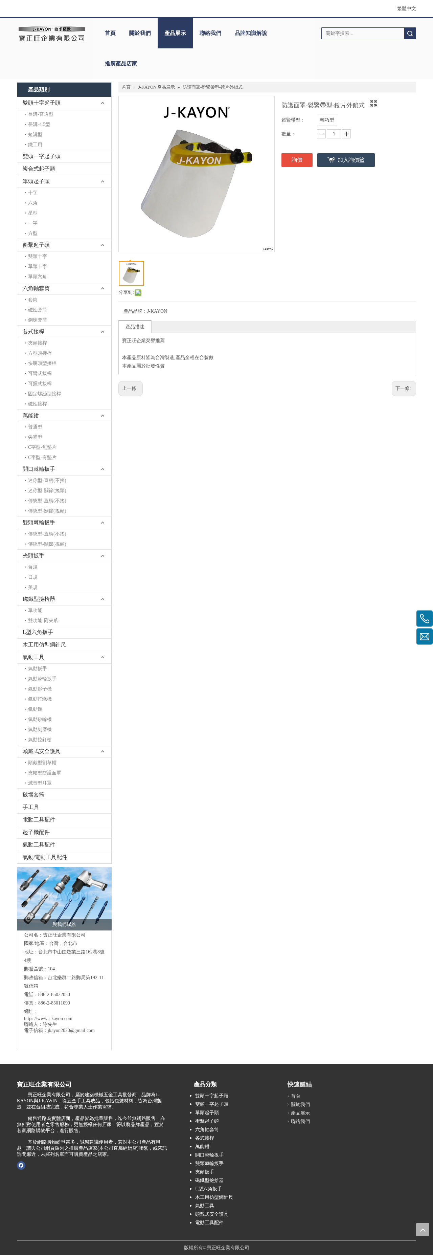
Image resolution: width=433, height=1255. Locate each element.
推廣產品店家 (121, 63)
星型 (33, 213)
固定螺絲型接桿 (44, 393)
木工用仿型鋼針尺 (44, 644)
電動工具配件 (39, 819)
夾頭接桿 (37, 343)
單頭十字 (37, 266)
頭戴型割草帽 (42, 762)
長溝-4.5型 (39, 124)
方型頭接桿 (40, 353)
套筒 (33, 299)
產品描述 (135, 326)
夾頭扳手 (33, 555)
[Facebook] (21, 1165)
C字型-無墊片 (42, 447)
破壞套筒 (33, 794)
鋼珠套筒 (37, 320)
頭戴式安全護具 (42, 751)
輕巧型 (327, 120)
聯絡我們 (210, 33)
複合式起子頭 (39, 169)
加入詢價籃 (351, 160)
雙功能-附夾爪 (43, 620)
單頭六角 (37, 276)
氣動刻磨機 (40, 729)
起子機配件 (36, 832)
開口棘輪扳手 (39, 469)
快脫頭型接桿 (42, 363)
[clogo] (51, 33)
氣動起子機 (40, 688)
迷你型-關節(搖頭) (47, 490)
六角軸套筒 (36, 288)
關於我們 (140, 33)
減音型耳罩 (40, 783)
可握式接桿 (40, 383)
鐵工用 (35, 144)
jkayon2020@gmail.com (71, 1030)
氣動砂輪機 (40, 719)
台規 (33, 567)
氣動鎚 (35, 709)
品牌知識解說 (251, 33)
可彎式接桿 (40, 373)
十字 (33, 192)
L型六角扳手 (38, 632)
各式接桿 (33, 331)
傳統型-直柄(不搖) (47, 500)
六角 (33, 202)
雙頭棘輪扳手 (39, 522)
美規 (33, 587)
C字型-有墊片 (42, 457)
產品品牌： (135, 311)
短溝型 (35, 134)
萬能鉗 (31, 415)
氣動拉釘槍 (40, 739)
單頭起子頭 (36, 181)
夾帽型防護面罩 (44, 772)
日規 (33, 577)
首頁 (110, 33)
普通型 (35, 427)
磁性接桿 (37, 403)
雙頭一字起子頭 (42, 156)
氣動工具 (33, 657)
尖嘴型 (35, 437)
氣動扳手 (37, 668)
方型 (33, 233)
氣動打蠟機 (40, 699)
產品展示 (175, 33)
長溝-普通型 (40, 114)
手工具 (31, 807)
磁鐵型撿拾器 (39, 599)
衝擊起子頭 (36, 245)
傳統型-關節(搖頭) (47, 510)
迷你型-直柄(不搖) (47, 480)
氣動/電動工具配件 (45, 857)
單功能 (35, 610)
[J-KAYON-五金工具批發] (64, 898)
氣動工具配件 (39, 844)
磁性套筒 (37, 309)
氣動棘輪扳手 (42, 678)
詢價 (297, 160)
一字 (33, 223)
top (422, 1229)
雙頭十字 (37, 256)
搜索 (410, 33)
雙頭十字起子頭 (42, 103)
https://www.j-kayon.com (48, 1018)
